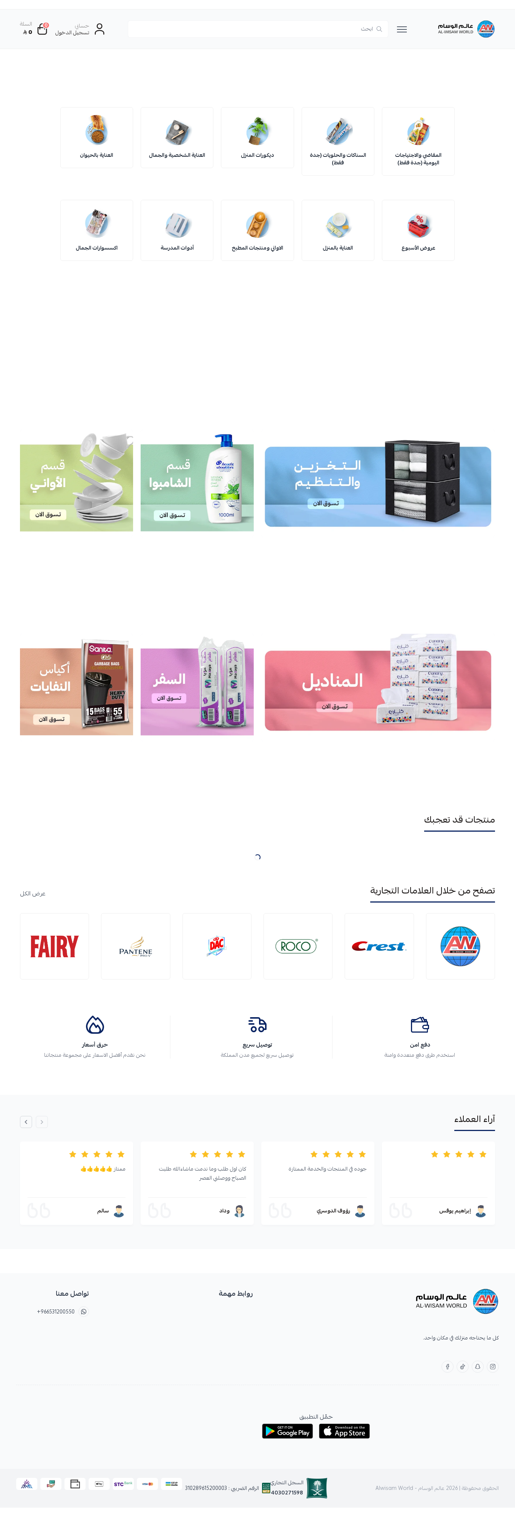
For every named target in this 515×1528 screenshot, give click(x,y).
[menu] (401, 29)
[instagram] (493, 1367)
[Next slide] (478, 147)
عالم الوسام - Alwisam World (410, 1488)
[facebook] (447, 1367)
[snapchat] (478, 1367)
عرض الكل (33, 893)
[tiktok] (463, 1367)
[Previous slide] (42, 1122)
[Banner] (257, 78)
